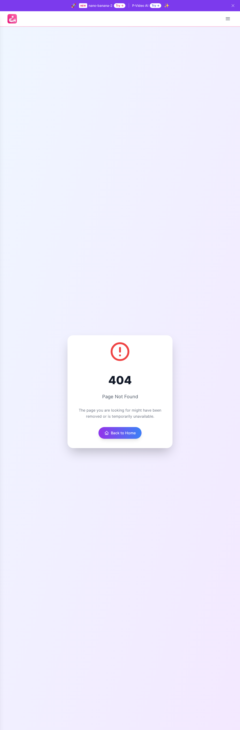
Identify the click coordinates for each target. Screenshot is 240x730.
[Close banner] (233, 5)
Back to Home (123, 433)
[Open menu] (227, 18)
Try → (120, 5)
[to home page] (12, 18)
